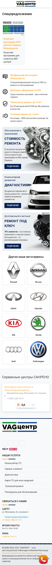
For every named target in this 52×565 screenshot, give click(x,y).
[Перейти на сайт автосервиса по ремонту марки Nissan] (38, 273)
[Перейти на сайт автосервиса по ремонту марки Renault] (13, 273)
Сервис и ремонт (13, 469)
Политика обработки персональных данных (22, 553)
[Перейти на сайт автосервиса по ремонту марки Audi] (13, 352)
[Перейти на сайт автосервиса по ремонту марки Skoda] (38, 326)
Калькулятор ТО (13, 463)
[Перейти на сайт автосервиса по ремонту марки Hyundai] (38, 299)
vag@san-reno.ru (9, 536)
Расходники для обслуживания (21, 492)
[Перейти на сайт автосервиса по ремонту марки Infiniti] (13, 299)
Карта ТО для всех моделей (19, 480)
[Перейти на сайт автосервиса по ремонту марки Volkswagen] (38, 352)
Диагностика (11, 474)
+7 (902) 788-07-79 (11, 520)
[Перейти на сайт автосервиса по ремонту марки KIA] (13, 326)
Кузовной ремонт (14, 486)
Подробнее (13, 166)
